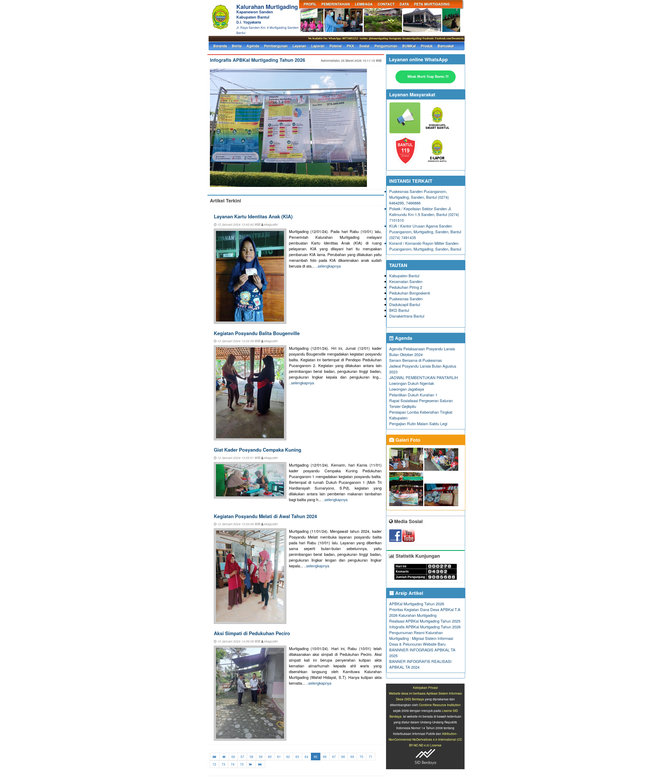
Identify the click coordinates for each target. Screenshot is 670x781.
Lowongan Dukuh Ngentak (411, 383)
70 (361, 756)
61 (279, 756)
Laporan (318, 45)
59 (261, 756)
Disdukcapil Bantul (404, 304)
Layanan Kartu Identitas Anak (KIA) (253, 216)
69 (352, 756)
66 (325, 756)
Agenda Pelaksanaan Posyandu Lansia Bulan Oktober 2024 (422, 351)
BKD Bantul (399, 310)
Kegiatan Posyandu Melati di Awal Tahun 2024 (265, 516)
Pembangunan (276, 45)
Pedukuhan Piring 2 (405, 287)
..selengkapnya (328, 266)
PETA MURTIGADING (432, 4)
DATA (404, 4)
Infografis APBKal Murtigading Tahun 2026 (257, 60)
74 (232, 764)
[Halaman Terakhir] (260, 764)
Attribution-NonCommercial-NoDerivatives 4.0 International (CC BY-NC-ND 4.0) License (425, 739)
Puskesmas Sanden (406, 298)
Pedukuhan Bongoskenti (409, 293)
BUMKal (409, 45)
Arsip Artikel (408, 593)
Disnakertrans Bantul (406, 316)
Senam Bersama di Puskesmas (415, 360)
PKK (350, 45)
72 (214, 764)
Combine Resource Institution (440, 705)
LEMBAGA (364, 4)
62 (288, 756)
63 (297, 756)
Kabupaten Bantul (404, 275)
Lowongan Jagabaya (406, 389)
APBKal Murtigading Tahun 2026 (416, 603)
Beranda (220, 45)
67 (334, 756)
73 (223, 764)
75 (242, 764)
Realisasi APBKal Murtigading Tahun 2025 (424, 621)
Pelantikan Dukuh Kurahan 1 (413, 394)
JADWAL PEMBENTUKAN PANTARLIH (423, 377)
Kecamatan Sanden (405, 281)
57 (242, 756)
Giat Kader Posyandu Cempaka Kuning (257, 449)
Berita (237, 45)
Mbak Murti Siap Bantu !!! (428, 77)
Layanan (299, 45)
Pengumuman (386, 45)
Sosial (364, 45)
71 (370, 756)
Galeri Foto (407, 439)
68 (343, 756)
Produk (427, 45)
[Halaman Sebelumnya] (224, 756)
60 (270, 756)
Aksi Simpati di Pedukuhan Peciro (252, 633)
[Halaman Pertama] (215, 756)
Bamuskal (446, 45)
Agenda (253, 45)
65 (315, 756)
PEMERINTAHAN (335, 4)
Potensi (336, 45)
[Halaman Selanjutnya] (251, 764)
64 (306, 756)
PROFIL (310, 4)
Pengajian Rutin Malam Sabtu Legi (418, 423)
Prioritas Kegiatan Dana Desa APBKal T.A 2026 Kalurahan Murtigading (424, 612)
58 (251, 756)
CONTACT (386, 4)
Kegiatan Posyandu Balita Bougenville (257, 333)
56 (233, 756)
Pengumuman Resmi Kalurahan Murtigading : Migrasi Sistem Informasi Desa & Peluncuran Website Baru (421, 638)
